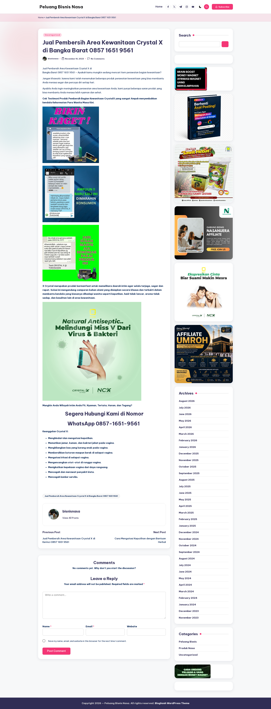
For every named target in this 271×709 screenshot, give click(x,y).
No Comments (98, 59)
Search (185, 35)
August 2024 (187, 558)
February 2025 (188, 519)
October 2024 (187, 545)
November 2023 (189, 617)
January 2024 (187, 604)
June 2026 (185, 414)
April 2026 (185, 427)
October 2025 (187, 466)
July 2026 (185, 407)
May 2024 (185, 578)
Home (41, 17)
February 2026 (188, 440)
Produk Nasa (187, 648)
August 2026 (187, 401)
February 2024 (188, 597)
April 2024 (185, 584)
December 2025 (189, 453)
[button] (222, 7)
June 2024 (185, 571)
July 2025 (185, 486)
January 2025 (187, 525)
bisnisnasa (71, 511)
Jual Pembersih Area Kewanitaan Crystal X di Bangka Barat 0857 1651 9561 (81, 496)
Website (132, 626)
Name (46, 626)
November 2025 (189, 460)
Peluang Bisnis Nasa (61, 6)
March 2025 (186, 512)
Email (90, 626)
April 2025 (185, 506)
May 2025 (185, 499)
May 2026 (185, 420)
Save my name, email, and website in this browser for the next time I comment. (87, 641)
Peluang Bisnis (188, 641)
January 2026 (187, 447)
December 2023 (189, 611)
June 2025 (185, 492)
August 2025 (187, 479)
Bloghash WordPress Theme (172, 703)
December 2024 (189, 532)
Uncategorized (52, 35)
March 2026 (186, 433)
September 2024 (189, 552)
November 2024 (189, 538)
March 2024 (186, 591)
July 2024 (185, 565)
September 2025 (189, 473)
